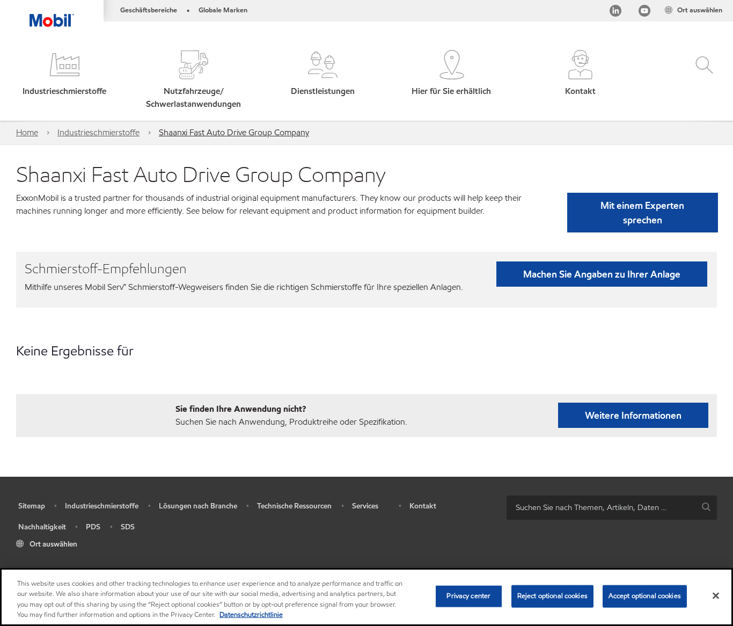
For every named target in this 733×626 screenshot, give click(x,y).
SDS (128, 527)
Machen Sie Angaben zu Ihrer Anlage (601, 274)
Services (365, 506)
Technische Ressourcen (294, 506)
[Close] (716, 595)
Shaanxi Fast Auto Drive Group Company (234, 132)
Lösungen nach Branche (198, 506)
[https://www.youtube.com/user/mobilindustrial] (644, 12)
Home (27, 132)
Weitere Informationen (633, 415)
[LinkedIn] (615, 12)
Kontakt (422, 506)
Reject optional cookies (552, 596)
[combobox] (612, 508)
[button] (64, 80)
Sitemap (31, 506)
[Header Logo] (52, 13)
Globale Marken (223, 10)
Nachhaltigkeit (42, 527)
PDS (93, 527)
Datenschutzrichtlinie (251, 615)
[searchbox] (601, 508)
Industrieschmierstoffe (98, 132)
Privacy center (468, 596)
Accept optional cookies (645, 596)
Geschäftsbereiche (148, 10)
